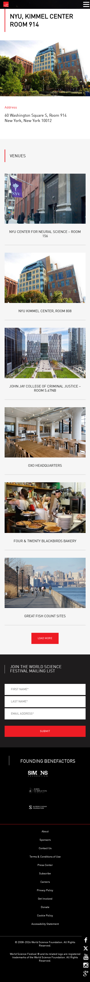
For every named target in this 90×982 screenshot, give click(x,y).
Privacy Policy (45, 890)
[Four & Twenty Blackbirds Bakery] (45, 507)
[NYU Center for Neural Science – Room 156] (45, 199)
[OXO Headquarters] (45, 432)
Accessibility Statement (45, 924)
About (45, 831)
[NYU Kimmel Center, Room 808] (45, 278)
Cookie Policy (45, 915)
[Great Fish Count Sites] (45, 583)
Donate (45, 907)
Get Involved (45, 898)
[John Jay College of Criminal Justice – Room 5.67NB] (45, 353)
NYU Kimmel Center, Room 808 (45, 311)
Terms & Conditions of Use (45, 856)
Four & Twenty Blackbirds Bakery (45, 541)
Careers (45, 882)
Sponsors (45, 840)
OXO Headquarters (45, 466)
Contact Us (45, 848)
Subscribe (45, 873)
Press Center (45, 865)
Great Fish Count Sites (45, 616)
